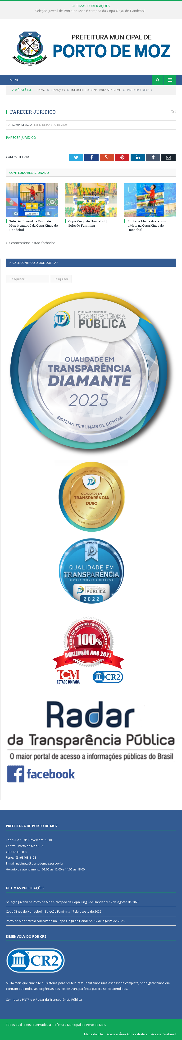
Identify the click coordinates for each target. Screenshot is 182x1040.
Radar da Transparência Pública (59, 999)
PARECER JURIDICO (21, 137)
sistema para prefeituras (64, 983)
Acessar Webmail (163, 1034)
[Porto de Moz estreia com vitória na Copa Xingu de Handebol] (150, 200)
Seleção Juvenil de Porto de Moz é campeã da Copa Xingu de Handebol (33, 225)
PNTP (26, 999)
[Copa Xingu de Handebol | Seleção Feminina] (91, 200)
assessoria (116, 983)
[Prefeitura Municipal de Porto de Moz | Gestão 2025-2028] (91, 47)
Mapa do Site (93, 1034)
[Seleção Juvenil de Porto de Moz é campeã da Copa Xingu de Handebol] (32, 200)
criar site (35, 983)
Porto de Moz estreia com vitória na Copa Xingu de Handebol (146, 225)
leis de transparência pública (81, 988)
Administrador (22, 124)
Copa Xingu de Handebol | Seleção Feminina (90, 11)
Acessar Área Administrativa (127, 1034)
